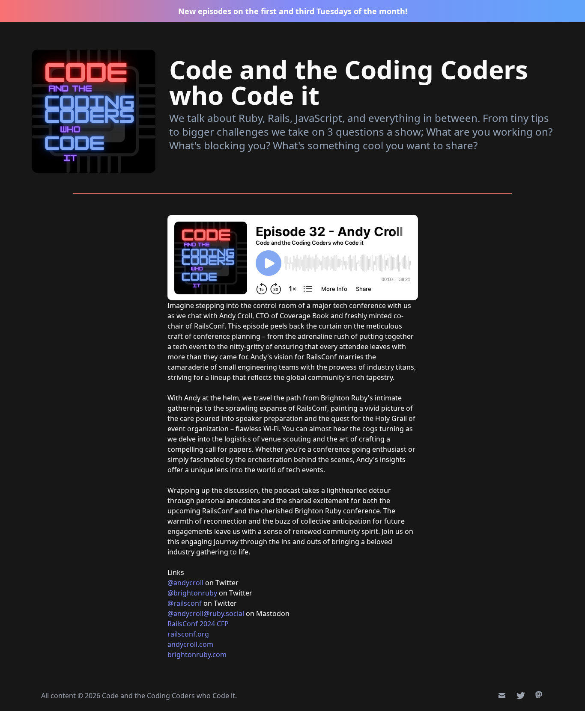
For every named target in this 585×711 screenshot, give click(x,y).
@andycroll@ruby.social (205, 613)
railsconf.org (188, 634)
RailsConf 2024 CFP (198, 623)
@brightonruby (193, 593)
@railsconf (184, 603)
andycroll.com (190, 644)
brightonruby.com (197, 654)
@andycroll (185, 582)
